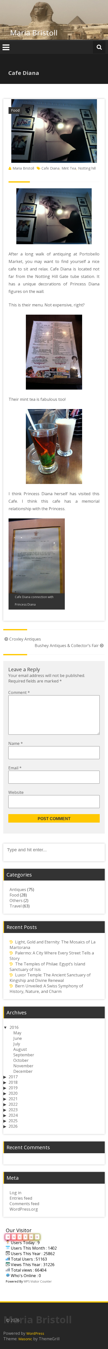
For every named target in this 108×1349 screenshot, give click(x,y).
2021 (13, 1099)
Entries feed (21, 1198)
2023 (13, 1110)
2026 (13, 1126)
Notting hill (87, 168)
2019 (13, 1088)
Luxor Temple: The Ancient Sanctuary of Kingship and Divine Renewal (50, 977)
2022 (13, 1104)
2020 (13, 1093)
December (23, 1071)
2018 (13, 1082)
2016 (14, 1027)
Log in (15, 1192)
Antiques (18, 889)
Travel (16, 906)
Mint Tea (69, 168)
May (17, 1033)
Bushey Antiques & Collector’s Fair (67, 645)
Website (16, 792)
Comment (19, 692)
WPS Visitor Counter (38, 1281)
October (21, 1060)
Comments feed (24, 1203)
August (20, 1049)
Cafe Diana (50, 168)
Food (15, 110)
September (23, 1055)
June (17, 1038)
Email (15, 768)
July (16, 1044)
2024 (13, 1115)
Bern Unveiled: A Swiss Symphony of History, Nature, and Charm (46, 988)
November (23, 1066)
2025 (13, 1121)
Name (15, 743)
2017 (13, 1077)
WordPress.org (24, 1209)
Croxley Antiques (25, 639)
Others (16, 900)
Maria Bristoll (34, 32)
